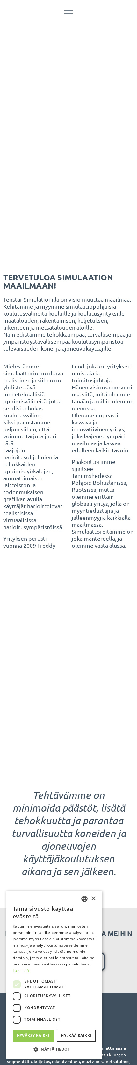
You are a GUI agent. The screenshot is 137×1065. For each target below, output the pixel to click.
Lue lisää (21, 970)
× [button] (93, 898)
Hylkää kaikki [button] (76, 1035)
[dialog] (54, 975)
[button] (54, 1049)
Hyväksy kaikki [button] (33, 1035)
